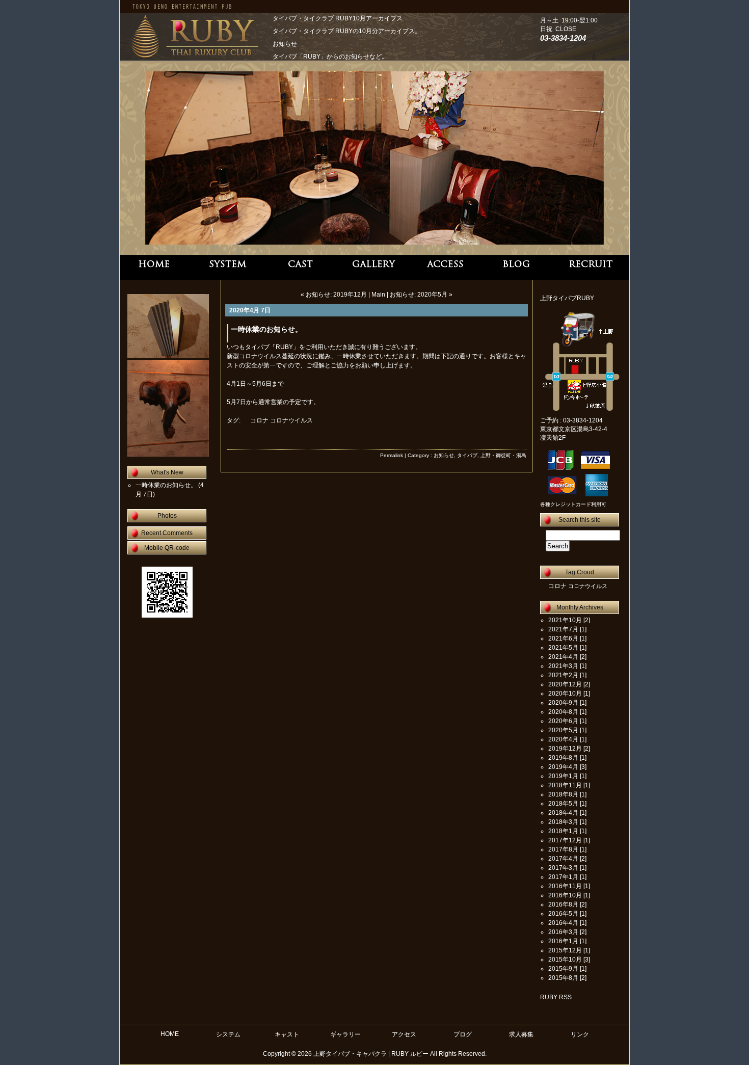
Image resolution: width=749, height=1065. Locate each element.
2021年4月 (563, 656)
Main (378, 294)
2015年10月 (565, 959)
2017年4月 (563, 858)
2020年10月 (565, 693)
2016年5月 (563, 913)
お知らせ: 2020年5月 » (421, 294)
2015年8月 (563, 977)
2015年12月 (565, 950)
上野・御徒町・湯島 (503, 455)
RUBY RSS (556, 997)
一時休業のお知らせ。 (266, 329)
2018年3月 (563, 822)
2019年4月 (563, 766)
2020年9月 (563, 702)
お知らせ (444, 455)
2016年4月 (563, 922)
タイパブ (467, 455)
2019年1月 (563, 776)
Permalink (391, 455)
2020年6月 (563, 721)
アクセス (404, 1034)
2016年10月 (565, 895)
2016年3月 (563, 932)
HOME (169, 1033)
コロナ (259, 420)
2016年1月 (563, 941)
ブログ (462, 1034)
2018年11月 (565, 785)
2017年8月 (563, 849)
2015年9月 (563, 968)
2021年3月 (563, 666)
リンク (580, 1034)
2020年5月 (563, 730)
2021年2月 (563, 675)
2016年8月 (563, 904)
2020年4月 (563, 739)
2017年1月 (563, 877)
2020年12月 (565, 684)
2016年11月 (565, 886)
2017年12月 (565, 840)
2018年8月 (563, 794)
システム (228, 1034)
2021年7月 (563, 629)
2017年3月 (563, 867)
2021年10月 (565, 620)
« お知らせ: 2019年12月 (334, 294)
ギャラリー (345, 1034)
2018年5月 (563, 803)
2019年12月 (565, 748)
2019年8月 (563, 757)
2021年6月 (563, 638)
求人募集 (521, 1034)
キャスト (287, 1034)
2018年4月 (563, 812)
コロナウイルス (291, 420)
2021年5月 (563, 647)
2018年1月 (563, 831)
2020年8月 (563, 711)
